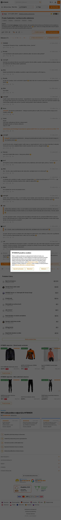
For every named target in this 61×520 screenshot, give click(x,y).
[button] (29, 263)
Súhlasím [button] (44, 269)
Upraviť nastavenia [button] (18, 269)
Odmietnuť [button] (29, 269)
